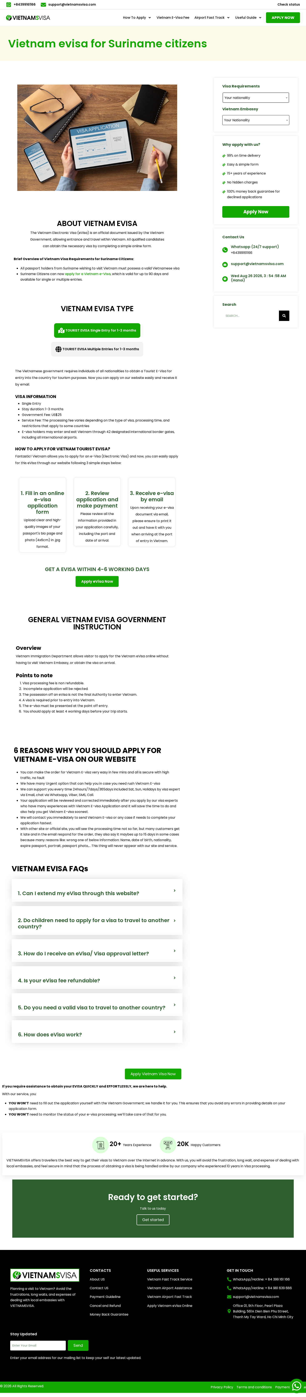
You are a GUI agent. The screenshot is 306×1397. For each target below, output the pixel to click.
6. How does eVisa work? (50, 1035)
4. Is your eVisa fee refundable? (59, 981)
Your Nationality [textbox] (237, 120)
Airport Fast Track (209, 17)
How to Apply (134, 17)
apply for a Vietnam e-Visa (88, 274)
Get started (153, 1219)
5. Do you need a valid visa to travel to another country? (91, 1008)
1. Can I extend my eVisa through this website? (78, 893)
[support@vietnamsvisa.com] (225, 264)
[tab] (97, 330)
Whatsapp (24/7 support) (255, 246)
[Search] (284, 316)
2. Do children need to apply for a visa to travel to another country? (93, 923)
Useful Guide (245, 17)
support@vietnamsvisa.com (257, 263)
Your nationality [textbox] (237, 97)
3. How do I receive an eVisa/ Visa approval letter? (83, 954)
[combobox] (256, 98)
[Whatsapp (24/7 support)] (225, 250)
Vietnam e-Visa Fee (173, 17)
